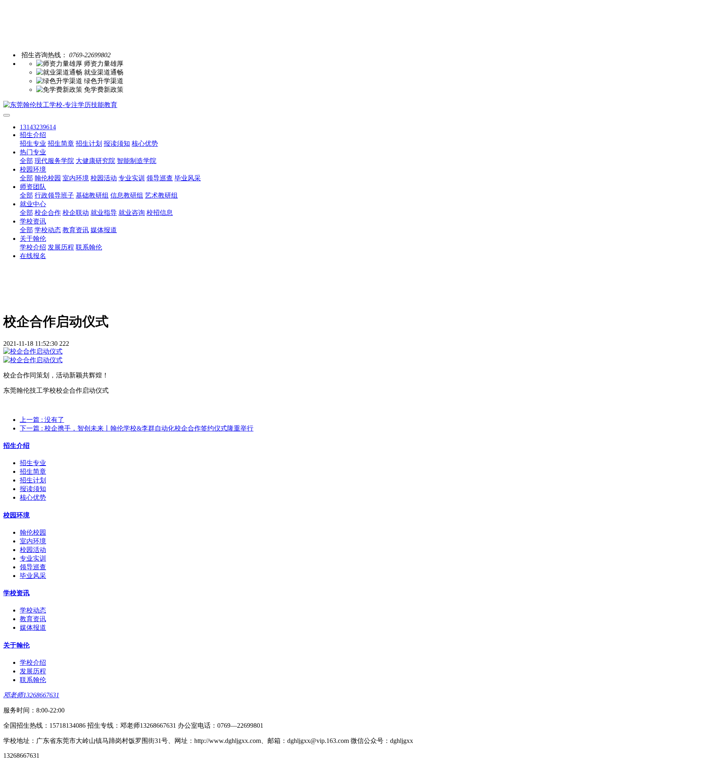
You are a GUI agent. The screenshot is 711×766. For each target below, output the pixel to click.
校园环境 (33, 169)
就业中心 (33, 203)
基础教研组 (92, 195)
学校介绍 (33, 247)
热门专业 (33, 152)
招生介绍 (33, 134)
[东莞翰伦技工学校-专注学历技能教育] (355, 105)
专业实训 (131, 178)
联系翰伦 (89, 247)
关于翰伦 (33, 238)
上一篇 (42, 419)
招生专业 (33, 143)
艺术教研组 (161, 195)
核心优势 (145, 143)
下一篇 (136, 428)
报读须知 (117, 143)
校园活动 (104, 178)
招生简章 (61, 143)
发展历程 (61, 247)
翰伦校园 (48, 178)
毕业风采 (187, 178)
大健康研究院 (95, 160)
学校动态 (48, 229)
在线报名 (33, 255)
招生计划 (89, 143)
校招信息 (159, 212)
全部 (26, 160)
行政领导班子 (54, 195)
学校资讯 (33, 221)
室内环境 (76, 178)
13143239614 (38, 126)
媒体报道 (104, 229)
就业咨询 (131, 212)
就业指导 (104, 212)
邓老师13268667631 (31, 694)
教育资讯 (76, 229)
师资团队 (33, 186)
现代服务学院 (54, 160)
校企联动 (76, 212)
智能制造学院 (136, 160)
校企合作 (48, 212)
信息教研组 (126, 195)
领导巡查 (159, 178)
